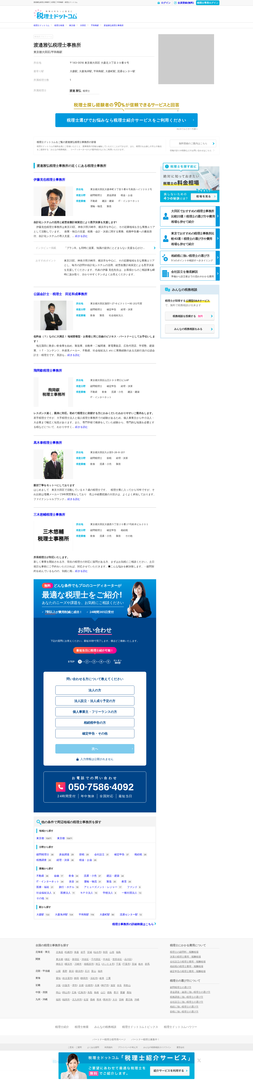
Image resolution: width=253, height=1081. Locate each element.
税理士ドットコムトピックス (140, 1026)
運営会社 (180, 1047)
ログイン (166, 2)
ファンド (133, 887)
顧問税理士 (44, 854)
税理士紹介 (62, 1026)
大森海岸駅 (64, 914)
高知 (129, 992)
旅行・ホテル (68, 887)
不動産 (42, 875)
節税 (84, 854)
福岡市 (66, 999)
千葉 (118, 963)
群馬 (147, 963)
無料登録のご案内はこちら (193, 143)
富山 (93, 971)
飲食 (73, 875)
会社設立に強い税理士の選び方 (186, 1001)
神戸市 (105, 985)
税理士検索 (59, 25)
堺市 (74, 985)
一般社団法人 (131, 892)
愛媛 (122, 992)
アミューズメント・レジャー (102, 887)
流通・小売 (92, 875)
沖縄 (136, 999)
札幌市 (68, 952)
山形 (112, 952)
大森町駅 (107, 914)
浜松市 (93, 978)
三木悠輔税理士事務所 (49, 514)
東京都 (72, 25)
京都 (81, 985)
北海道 (59, 952)
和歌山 (127, 985)
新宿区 (75, 959)
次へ (95, 748)
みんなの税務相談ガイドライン (157, 1047)
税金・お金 (87, 859)
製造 (111, 881)
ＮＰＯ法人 (88, 892)
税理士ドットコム (41, 25)
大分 (114, 999)
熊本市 (106, 999)
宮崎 (121, 999)
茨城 (134, 963)
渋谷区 (85, 959)
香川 (116, 992)
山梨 (58, 971)
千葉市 (126, 963)
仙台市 (97, 952)
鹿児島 (129, 999)
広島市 (82, 992)
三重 (108, 978)
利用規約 (108, 1047)
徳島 (109, 992)
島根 (96, 992)
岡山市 (66, 992)
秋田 (105, 952)
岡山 (58, 992)
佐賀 (86, 999)
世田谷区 (117, 959)
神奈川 (59, 963)
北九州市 (77, 999)
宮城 (89, 952)
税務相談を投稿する (188, 316)
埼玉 (97, 963)
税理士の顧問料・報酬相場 (184, 951)
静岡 (76, 978)
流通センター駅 (131, 914)
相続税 (140, 854)
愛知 (58, 978)
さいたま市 (108, 963)
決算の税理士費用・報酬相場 (185, 956)
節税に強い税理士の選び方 (184, 1011)
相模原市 (88, 963)
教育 (126, 881)
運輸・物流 (92, 881)
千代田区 (96, 959)
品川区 (127, 959)
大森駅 (42, 914)
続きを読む (81, 236)
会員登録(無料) (186, 2)
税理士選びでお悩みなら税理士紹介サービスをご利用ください (126, 120)
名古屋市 (67, 978)
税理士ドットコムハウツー (180, 1026)
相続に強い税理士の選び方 (184, 1006)
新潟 (71, 971)
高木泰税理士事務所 (48, 442)
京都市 (89, 985)
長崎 (92, 999)
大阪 (58, 985)
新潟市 (79, 971)
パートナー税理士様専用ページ (109, 1039)
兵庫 (97, 985)
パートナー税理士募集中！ (145, 1039)
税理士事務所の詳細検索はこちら (133, 924)
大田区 (83, 25)
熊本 (99, 999)
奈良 (119, 985)
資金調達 (66, 854)
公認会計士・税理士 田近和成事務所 (60, 294)
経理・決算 (65, 859)
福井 (100, 971)
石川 (87, 971)
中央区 (106, 959)
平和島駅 (95, 25)
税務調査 (43, 859)
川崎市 (78, 963)
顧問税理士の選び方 (180, 987)
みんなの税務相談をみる (188, 328)
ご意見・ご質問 (75, 1047)
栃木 (140, 963)
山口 (103, 992)
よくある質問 (93, 1047)
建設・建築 (115, 875)
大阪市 (66, 985)
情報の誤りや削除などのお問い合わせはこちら (190, 150)
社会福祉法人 (45, 892)
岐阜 (101, 978)
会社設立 (101, 854)
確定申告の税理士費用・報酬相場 (188, 971)
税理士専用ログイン (207, 2)
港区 (67, 959)
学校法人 (109, 892)
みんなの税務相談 (105, 1026)
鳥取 (90, 992)
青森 (76, 952)
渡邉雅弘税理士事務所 (114, 25)
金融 (58, 875)
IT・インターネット (49, 881)
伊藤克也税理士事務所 (49, 179)
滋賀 (112, 985)
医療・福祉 (44, 887)
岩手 (83, 952)
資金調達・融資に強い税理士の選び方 (190, 991)
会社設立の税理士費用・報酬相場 (188, 961)
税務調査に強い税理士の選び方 (186, 996)
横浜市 (68, 963)
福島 (118, 952)
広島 (74, 992)
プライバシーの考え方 (128, 1047)
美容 (73, 881)
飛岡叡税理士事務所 (48, 370)
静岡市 (84, 978)
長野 (64, 971)
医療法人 (67, 892)
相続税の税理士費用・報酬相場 (186, 966)
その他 (42, 898)
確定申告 (121, 854)
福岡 (58, 999)
